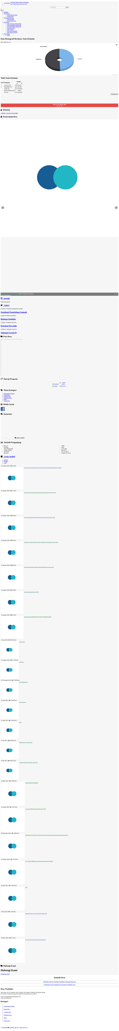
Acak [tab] (5, 463)
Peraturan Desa (8, 398)
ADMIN (3, 113)
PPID (5, 399)
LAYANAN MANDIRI (11, 113)
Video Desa (7, 401)
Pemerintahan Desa (9, 18)
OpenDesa (4, 1027)
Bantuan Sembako (8, 319)
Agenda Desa (7, 396)
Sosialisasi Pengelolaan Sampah (14, 312)
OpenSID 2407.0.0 (14, 1027)
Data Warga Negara (12, 32)
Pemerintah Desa (11, 21)
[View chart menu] (117, 45)
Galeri (6, 305)
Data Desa (6, 22)
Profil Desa (7, 13)
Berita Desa (7, 395)
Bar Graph (3, 42)
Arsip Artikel (9, 456)
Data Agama (10, 29)
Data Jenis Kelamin (12, 31)
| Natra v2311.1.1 (23, 1027)
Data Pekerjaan (11, 28)
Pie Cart (8, 42)
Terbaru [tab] (6, 460)
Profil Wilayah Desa (12, 15)
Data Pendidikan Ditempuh (14, 26)
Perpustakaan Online (9, 393)
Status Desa (7, 34)
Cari (67, 7)
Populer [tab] (6, 461)
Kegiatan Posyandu (9, 326)
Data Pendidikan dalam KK (14, 25)
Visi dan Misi (10, 19)
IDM (8, 35)
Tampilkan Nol (114, 94)
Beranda (6, 12)
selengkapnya (28, 433)
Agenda (6, 298)
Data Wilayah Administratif (14, 23)
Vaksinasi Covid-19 (9, 333)
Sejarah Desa (10, 16)
